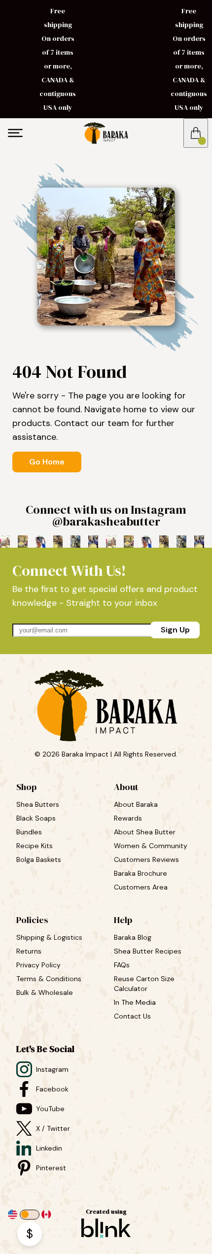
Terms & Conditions (48, 978)
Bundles (30, 831)
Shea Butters (38, 804)
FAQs (122, 964)
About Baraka (136, 804)
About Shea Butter (145, 831)
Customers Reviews (147, 859)
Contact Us (132, 1016)
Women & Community (151, 845)
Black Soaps (37, 818)
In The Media (135, 1002)
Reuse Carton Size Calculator (145, 983)
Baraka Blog (132, 937)
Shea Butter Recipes (147, 951)
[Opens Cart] (195, 133)
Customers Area (141, 887)
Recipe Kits (35, 845)
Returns (28, 951)
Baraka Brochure (140, 873)
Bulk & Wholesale (44, 992)
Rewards (128, 818)
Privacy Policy (38, 964)
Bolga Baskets (39, 859)
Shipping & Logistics (49, 937)
